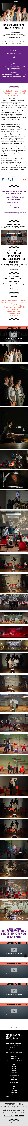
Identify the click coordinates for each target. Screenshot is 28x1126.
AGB (14, 1088)
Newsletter (14, 1079)
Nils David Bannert (7, 74)
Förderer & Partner (14, 1075)
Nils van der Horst (18, 74)
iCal (14, 57)
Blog (14, 1077)
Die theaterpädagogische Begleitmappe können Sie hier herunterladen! (14, 212)
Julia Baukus (8, 76)
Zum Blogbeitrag (14, 269)
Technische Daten (14, 1094)
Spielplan (16, 1)
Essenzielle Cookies (9, 1112)
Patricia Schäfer (17, 76)
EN (20, 1)
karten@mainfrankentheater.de (14, 1060)
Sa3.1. (6, 42)
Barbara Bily (17, 68)
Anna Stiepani (18, 64)
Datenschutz (14, 1122)
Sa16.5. (20, 42)
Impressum (14, 1124)
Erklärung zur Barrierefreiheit (14, 1097)
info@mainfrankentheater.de (14, 1052)
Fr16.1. (13, 42)
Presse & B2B (14, 1073)
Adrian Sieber (16, 70)
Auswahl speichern (9, 1115)
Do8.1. (9, 42)
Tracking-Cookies (21, 1112)
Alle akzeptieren (19, 1115)
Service (14, 1070)
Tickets (14, 1068)
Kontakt (14, 1064)
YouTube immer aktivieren (15, 241)
